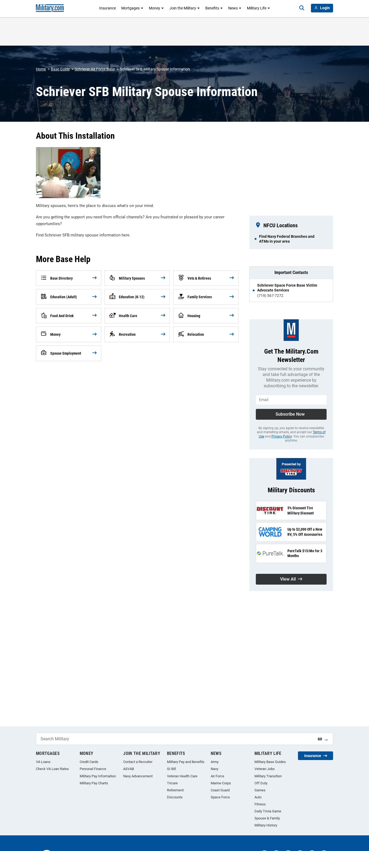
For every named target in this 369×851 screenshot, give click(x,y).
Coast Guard (220, 790)
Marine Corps (221, 783)
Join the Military (182, 8)
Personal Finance (93, 769)
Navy (214, 769)
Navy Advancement (138, 776)
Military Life (256, 8)
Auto (257, 797)
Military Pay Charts (94, 783)
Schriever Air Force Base (95, 69)
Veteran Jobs (264, 769)
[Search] (302, 8)
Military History (265, 825)
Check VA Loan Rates (52, 769)
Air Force (217, 776)
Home (41, 69)
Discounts (175, 797)
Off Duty (260, 783)
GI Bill (171, 769)
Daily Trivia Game (267, 811)
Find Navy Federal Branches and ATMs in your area (286, 238)
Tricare (172, 783)
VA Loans (43, 762)
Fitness (260, 804)
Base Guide (60, 69)
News (233, 8)
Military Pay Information (98, 776)
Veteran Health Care (182, 776)
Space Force (220, 797)
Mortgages (130, 8)
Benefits (212, 8)
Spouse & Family (267, 818)
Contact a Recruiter (137, 762)
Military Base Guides (270, 762)
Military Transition (268, 776)
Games (260, 790)
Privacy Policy (281, 436)
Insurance (107, 8)
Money (154, 8)
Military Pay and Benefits (185, 762)
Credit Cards (89, 762)
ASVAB (128, 769)
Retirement (175, 790)
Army (215, 762)
